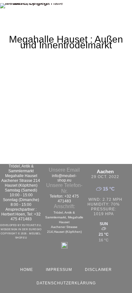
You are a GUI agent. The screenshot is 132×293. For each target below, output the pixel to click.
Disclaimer (98, 269)
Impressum (59, 269)
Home (26, 269)
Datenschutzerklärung (66, 283)
